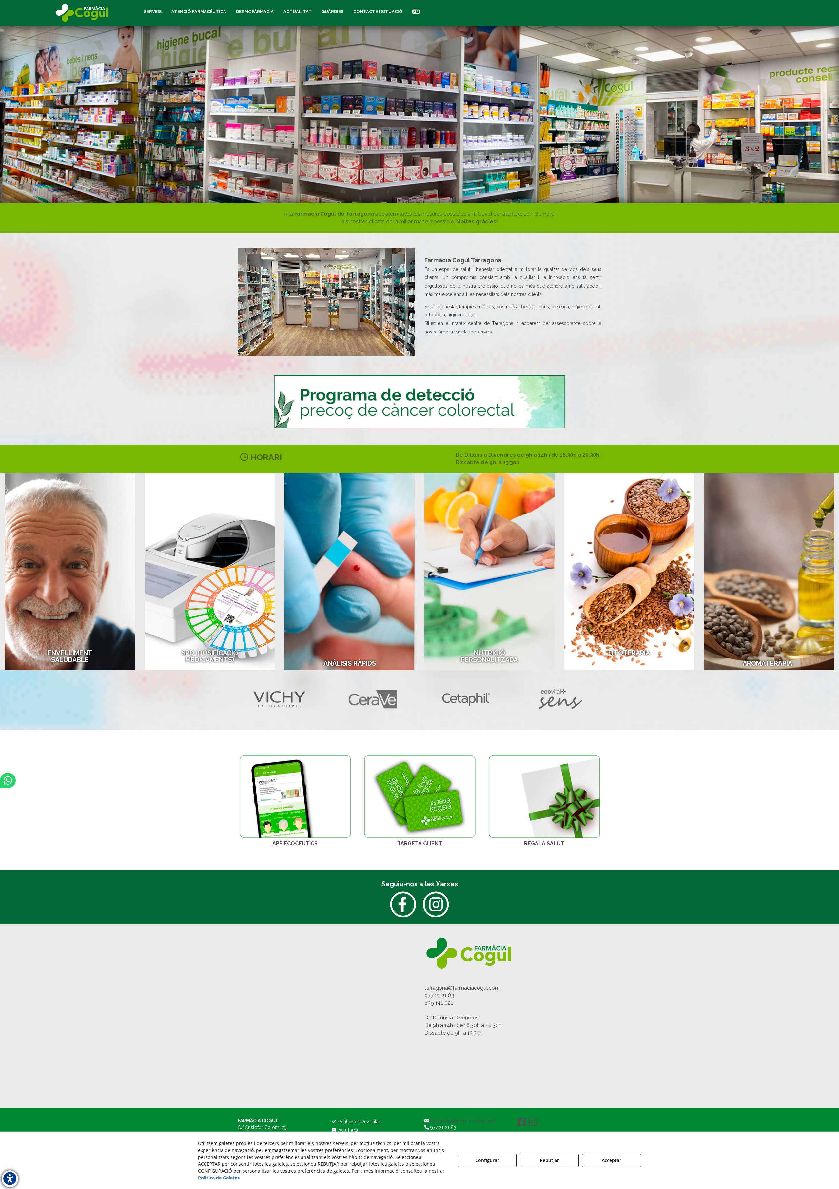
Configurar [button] (487, 1160)
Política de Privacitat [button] (358, 1121)
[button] (83, 13)
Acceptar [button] (611, 1160)
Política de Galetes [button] (219, 1178)
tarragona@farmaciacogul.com (462, 988)
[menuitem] (152, 12)
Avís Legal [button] (348, 1130)
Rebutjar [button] (549, 1160)
